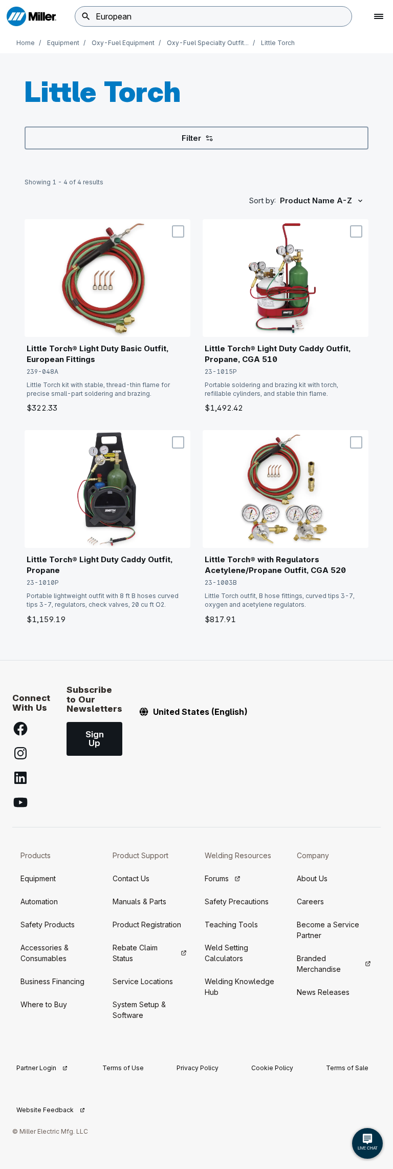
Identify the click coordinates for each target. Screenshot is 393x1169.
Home (25, 43)
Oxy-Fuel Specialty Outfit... (208, 43)
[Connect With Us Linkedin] (20, 778)
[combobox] (213, 16)
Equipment (63, 43)
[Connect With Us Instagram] (20, 753)
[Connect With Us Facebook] (20, 728)
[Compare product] (178, 231)
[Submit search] (86, 16)
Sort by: (262, 200)
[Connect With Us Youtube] (20, 802)
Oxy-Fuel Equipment (123, 43)
